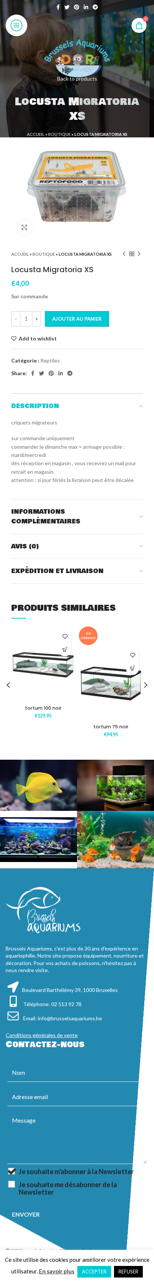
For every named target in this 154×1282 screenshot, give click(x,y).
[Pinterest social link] (76, 7)
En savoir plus (56, 1271)
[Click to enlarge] (24, 227)
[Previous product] (124, 254)
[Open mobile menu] (16, 25)
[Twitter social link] (67, 7)
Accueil (35, 134)
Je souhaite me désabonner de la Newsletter (68, 1188)
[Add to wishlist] (64, 636)
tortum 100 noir (43, 708)
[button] (64, 649)
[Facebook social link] (58, 7)
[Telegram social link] (95, 7)
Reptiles (50, 360)
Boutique (59, 134)
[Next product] (139, 254)
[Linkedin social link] (85, 7)
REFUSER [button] (128, 1272)
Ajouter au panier (77, 319)
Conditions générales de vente (42, 1035)
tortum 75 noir (111, 727)
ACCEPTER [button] (94, 1272)
